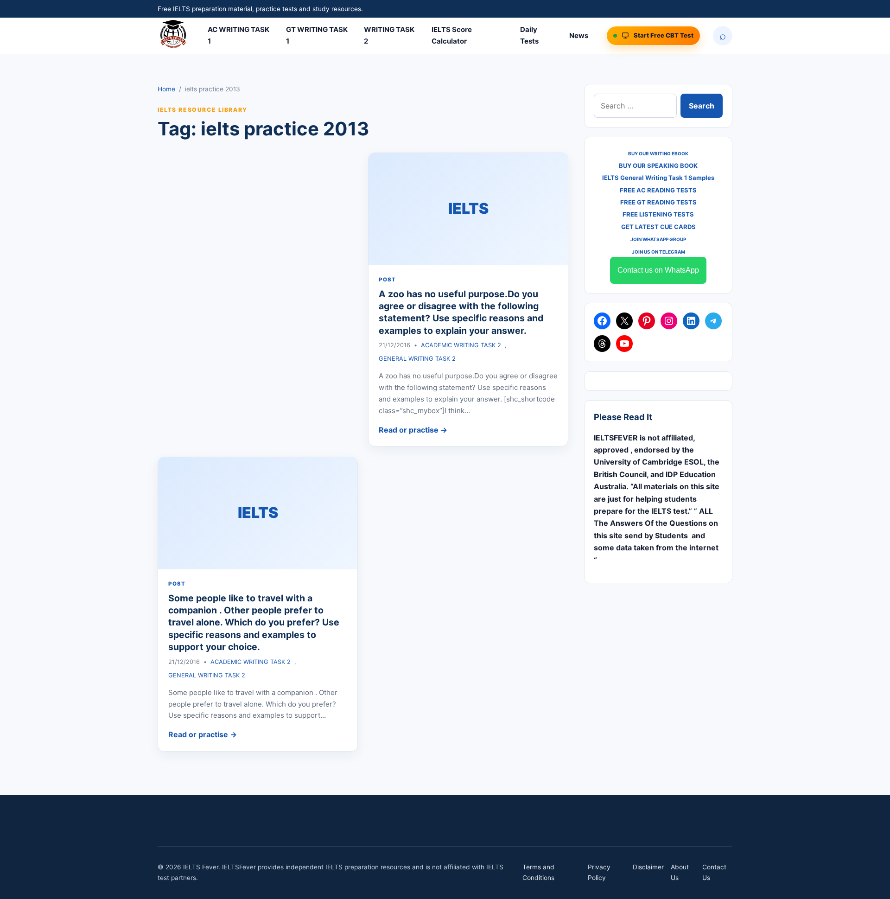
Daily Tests (529, 35)
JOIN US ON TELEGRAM (658, 252)
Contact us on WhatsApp (658, 270)
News (578, 35)
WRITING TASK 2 (389, 35)
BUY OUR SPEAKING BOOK (658, 165)
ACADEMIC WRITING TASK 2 (461, 345)
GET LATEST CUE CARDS (658, 226)
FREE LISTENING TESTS (658, 214)
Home (166, 89)
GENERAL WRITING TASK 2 (417, 358)
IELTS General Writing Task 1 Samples (658, 177)
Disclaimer (648, 867)
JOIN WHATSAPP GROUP (658, 239)
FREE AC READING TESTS (658, 190)
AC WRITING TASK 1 (238, 35)
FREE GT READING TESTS (658, 202)
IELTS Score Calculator (452, 35)
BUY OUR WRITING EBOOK (658, 153)
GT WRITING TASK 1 (317, 35)
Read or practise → (413, 429)
